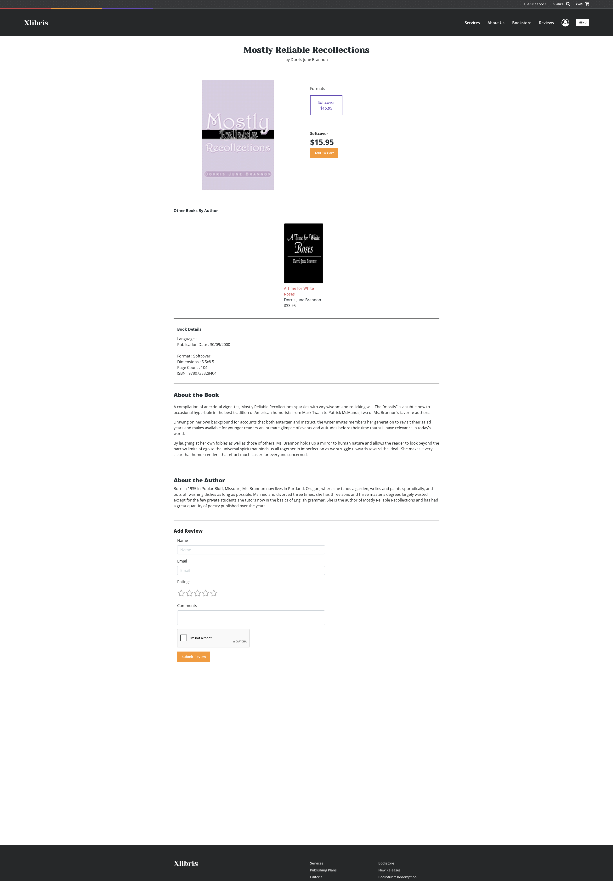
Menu (582, 22)
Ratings (184, 581)
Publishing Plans (323, 870)
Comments (187, 605)
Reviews (546, 22)
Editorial (317, 877)
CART (580, 4)
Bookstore (521, 22)
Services (472, 22)
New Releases (389, 870)
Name (182, 540)
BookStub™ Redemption (397, 877)
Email (182, 561)
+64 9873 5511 (535, 4)
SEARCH (559, 4)
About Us (496, 22)
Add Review (188, 531)
